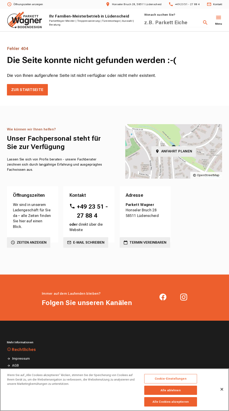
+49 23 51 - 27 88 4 (92, 211)
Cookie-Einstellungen (171, 378)
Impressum (21, 359)
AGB (15, 365)
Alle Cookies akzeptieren (171, 401)
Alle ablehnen (171, 390)
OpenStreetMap (208, 175)
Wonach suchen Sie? (159, 14)
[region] (114, 389)
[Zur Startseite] (24, 20)
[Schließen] (222, 389)
